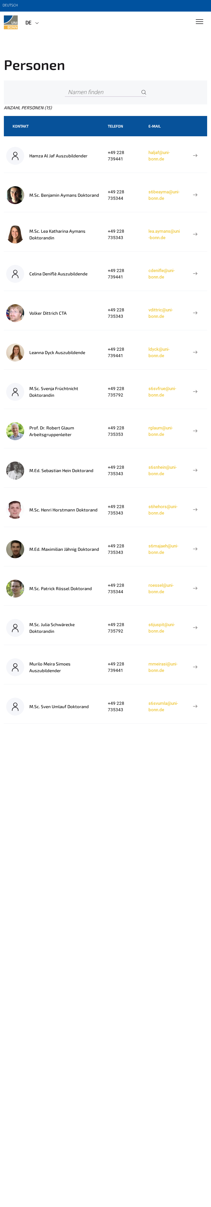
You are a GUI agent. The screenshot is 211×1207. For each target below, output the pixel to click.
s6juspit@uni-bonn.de (161, 627)
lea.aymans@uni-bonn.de (164, 234)
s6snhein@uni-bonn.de (162, 470)
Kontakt (21, 126)
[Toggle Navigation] (199, 22)
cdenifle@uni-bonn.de (161, 273)
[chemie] (11, 22)
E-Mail (154, 126)
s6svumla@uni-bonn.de (163, 706)
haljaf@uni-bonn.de (159, 155)
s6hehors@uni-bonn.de (163, 509)
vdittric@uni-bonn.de (160, 313)
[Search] (144, 92)
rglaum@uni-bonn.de (160, 431)
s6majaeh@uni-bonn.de (163, 549)
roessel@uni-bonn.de (161, 588)
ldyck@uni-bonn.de (159, 352)
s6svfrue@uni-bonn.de (162, 391)
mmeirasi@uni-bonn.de (163, 667)
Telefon (115, 126)
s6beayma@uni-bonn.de (164, 195)
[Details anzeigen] (195, 155)
